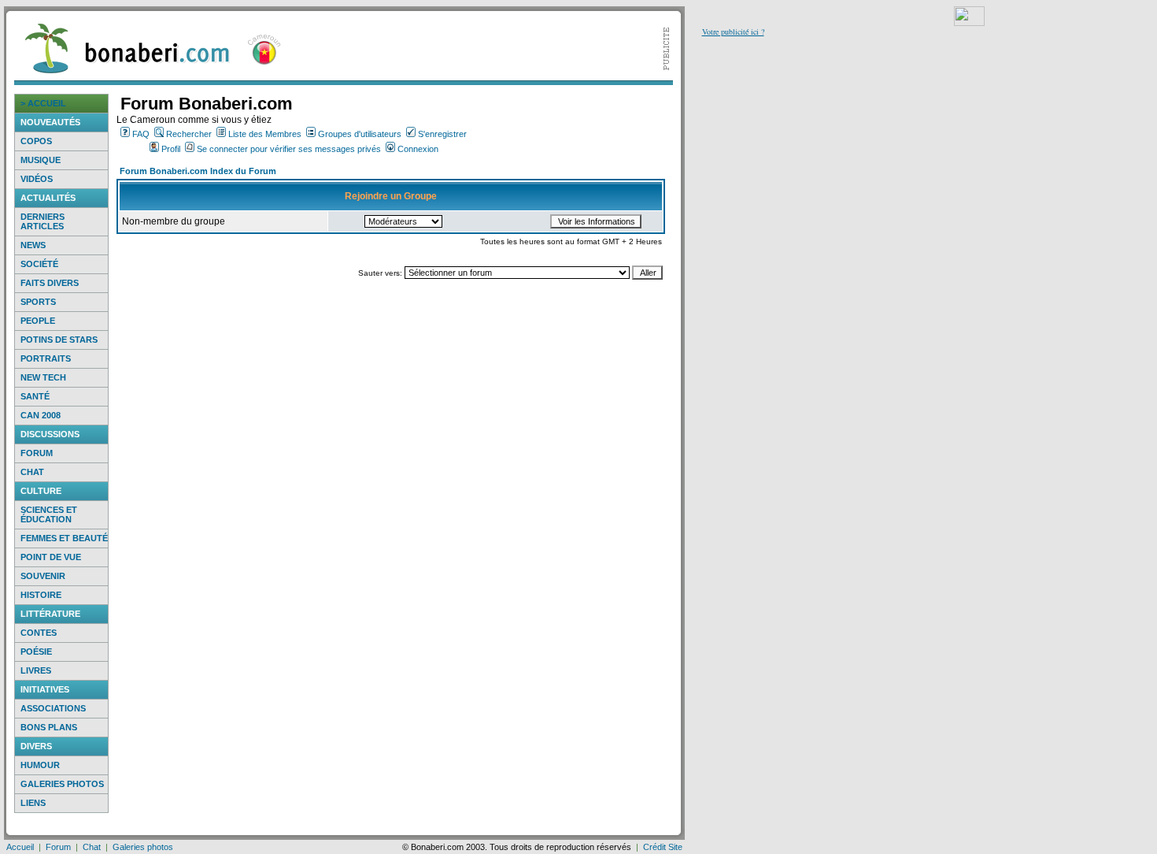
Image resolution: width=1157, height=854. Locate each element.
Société (39, 264)
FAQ (141, 134)
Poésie (36, 651)
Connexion (417, 149)
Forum (36, 453)
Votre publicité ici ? (733, 31)
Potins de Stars (59, 339)
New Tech (43, 377)
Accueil (20, 847)
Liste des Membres (264, 134)
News (33, 245)
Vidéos (36, 179)
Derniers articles (42, 221)
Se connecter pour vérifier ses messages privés (289, 149)
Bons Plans (48, 727)
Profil (170, 149)
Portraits (45, 358)
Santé (35, 396)
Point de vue (50, 557)
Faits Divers (49, 283)
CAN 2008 (40, 415)
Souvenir (42, 576)
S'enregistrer (442, 134)
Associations (53, 708)
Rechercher (189, 134)
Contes (38, 632)
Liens (33, 803)
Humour (40, 765)
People (37, 320)
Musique (40, 160)
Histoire (40, 595)
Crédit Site (662, 847)
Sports (38, 301)
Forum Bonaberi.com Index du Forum (198, 171)
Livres (35, 670)
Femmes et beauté (64, 538)
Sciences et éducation (48, 514)
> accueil (43, 103)
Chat (32, 472)
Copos (36, 141)
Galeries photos (62, 784)
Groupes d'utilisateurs (359, 134)
